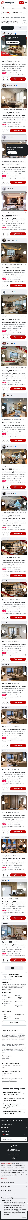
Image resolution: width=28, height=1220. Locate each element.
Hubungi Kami (5, 1127)
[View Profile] (14, 33)
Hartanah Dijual (5, 1186)
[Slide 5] (15, 462)
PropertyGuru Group (7, 1124)
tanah (3, 1039)
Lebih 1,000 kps (13, 1081)
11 (15, 968)
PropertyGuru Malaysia (7, 1182)
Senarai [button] (9, 28)
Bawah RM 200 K (6, 1065)
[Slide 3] (12, 54)
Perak (7, 1058)
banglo (21, 1038)
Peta (21, 28)
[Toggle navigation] (25, 2)
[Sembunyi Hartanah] (21, 90)
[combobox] (13, 8)
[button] (3, 17)
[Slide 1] (10, 462)
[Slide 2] (11, 54)
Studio (4, 1073)
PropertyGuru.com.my (6, 1163)
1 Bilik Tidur (9, 1073)
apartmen (12, 1038)
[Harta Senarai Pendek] (24, 90)
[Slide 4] (15, 637)
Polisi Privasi (10, 1207)
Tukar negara (5, 1131)
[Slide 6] (16, 54)
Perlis (3, 1058)
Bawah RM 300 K (16, 1065)
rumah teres (21, 1036)
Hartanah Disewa (6, 1190)
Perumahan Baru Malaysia (8, 1194)
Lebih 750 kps (5, 1081)
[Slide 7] (17, 54)
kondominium (5, 1038)
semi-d (17, 1038)
